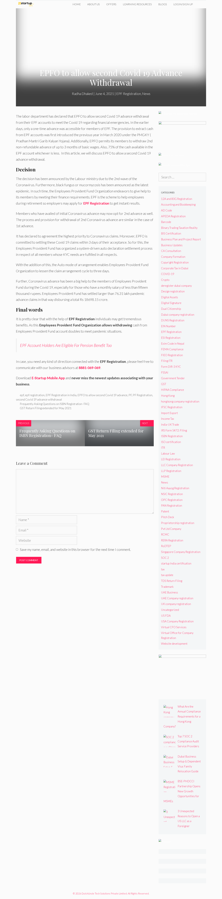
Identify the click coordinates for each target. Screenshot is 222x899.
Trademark (167, 586)
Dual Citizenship (171, 308)
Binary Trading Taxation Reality (179, 227)
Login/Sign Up (183, 4)
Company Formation (173, 256)
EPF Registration (128, 94)
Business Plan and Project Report (181, 239)
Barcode (166, 222)
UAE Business (169, 592)
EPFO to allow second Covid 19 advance (102, 395)
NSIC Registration (172, 494)
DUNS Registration (172, 320)
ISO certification (171, 442)
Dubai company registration (177, 314)
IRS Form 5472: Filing (174, 430)
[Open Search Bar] (201, 4)
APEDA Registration (173, 216)
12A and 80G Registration (176, 199)
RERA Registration (172, 540)
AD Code (166, 210)
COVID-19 (167, 274)
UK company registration (176, 604)
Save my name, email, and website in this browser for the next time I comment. (75, 549)
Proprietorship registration (177, 523)
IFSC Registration (171, 407)
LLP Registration (171, 471)
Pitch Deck (167, 517)
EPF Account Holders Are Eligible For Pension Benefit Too (66, 345)
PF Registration (142, 395)
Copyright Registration (175, 262)
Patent (165, 511)
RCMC (165, 534)
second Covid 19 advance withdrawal (39, 399)
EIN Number (168, 326)
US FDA (166, 615)
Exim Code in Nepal (172, 343)
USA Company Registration (177, 621)
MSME (165, 476)
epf (22, 395)
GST (163, 384)
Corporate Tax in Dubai (174, 268)
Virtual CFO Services (173, 627)
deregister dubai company (176, 285)
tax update (167, 575)
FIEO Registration (172, 355)
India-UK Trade (170, 424)
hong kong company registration (180, 401)
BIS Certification (171, 233)
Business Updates (172, 245)
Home (76, 4)
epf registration (35, 395)
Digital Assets (169, 297)
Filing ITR (166, 360)
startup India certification (176, 563)
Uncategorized (170, 609)
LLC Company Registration (177, 465)
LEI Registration (170, 459)
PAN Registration (171, 505)
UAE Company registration (177, 598)
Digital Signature (171, 303)
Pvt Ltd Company (171, 528)
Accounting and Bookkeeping (178, 204)
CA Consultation (171, 251)
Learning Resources (137, 4)
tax (163, 569)
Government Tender (173, 378)
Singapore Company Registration (180, 552)
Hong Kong (168, 395)
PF (130, 395)
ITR (163, 447)
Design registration (173, 291)
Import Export (169, 413)
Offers (111, 4)
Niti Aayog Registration (175, 488)
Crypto (165, 280)
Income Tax (167, 418)
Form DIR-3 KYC (171, 366)
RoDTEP (166, 546)
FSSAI (164, 372)
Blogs (162, 4)
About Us (93, 4)
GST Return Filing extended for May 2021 (45, 408)
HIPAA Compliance (172, 389)
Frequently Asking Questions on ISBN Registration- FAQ (54, 404)
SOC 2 (165, 557)
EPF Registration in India (61, 395)
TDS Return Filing (171, 581)
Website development (174, 643)
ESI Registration (170, 337)
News (146, 94)
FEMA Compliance (172, 349)
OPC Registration (172, 500)
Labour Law (168, 453)
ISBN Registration (172, 436)
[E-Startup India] (27, 4)
